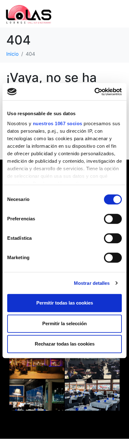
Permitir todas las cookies (64, 302)
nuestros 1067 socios (57, 123)
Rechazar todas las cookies (65, 343)
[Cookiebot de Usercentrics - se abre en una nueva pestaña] (94, 92)
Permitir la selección (64, 323)
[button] (89, 14)
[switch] (113, 219)
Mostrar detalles (92, 283)
